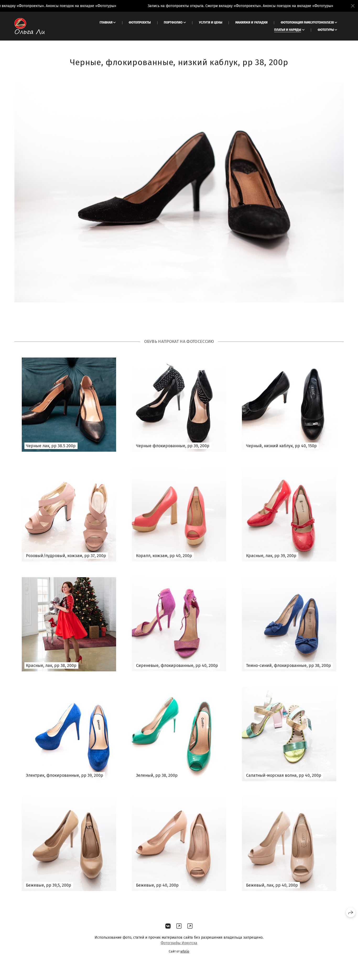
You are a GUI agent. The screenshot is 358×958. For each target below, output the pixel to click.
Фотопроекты (140, 22)
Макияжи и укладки (251, 22)
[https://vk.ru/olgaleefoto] (168, 926)
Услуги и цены (210, 22)
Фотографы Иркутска (179, 943)
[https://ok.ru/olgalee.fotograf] (179, 926)
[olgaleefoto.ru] (29, 26)
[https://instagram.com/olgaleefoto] (190, 926)
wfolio (184, 951)
